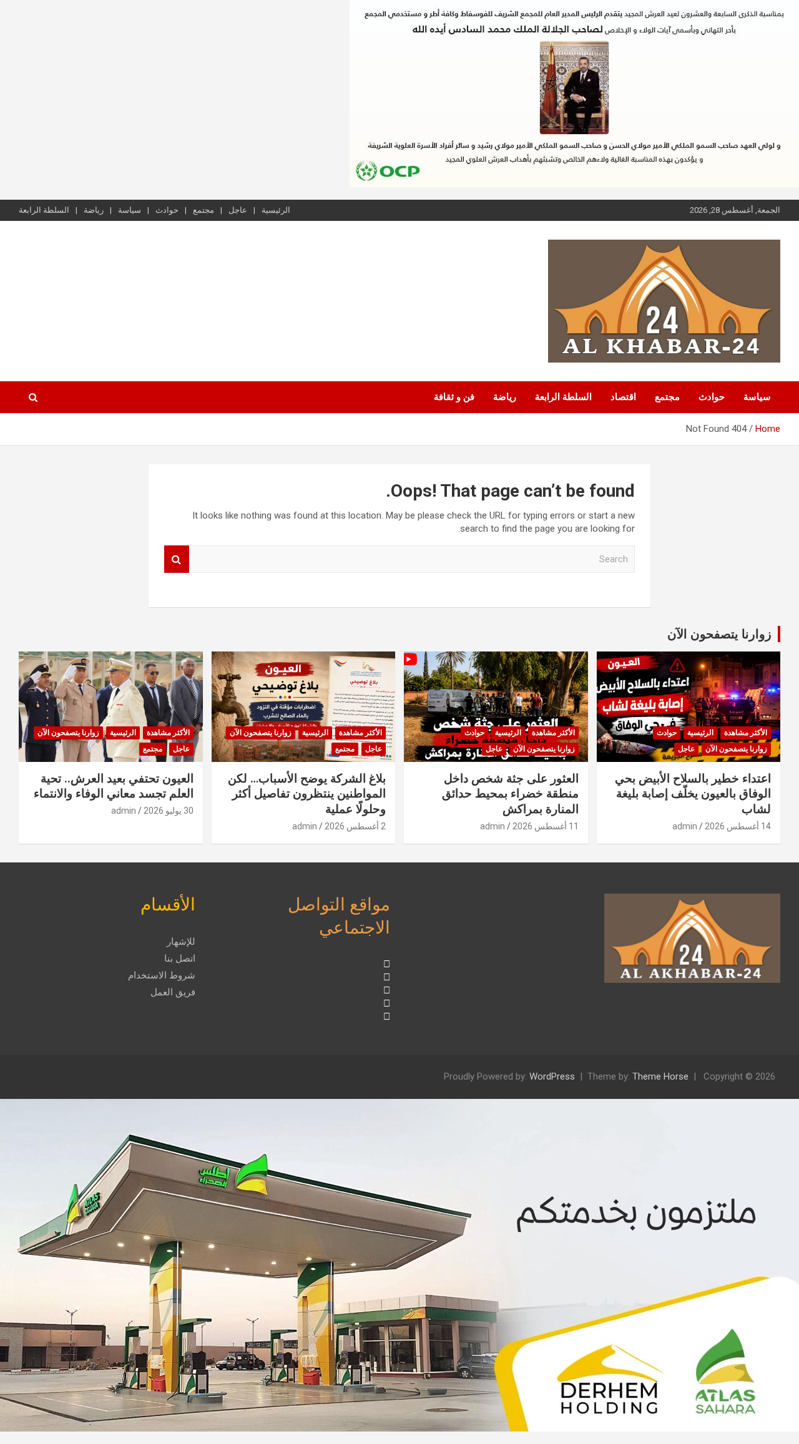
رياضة (94, 210)
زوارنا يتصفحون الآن (719, 634)
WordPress (552, 1076)
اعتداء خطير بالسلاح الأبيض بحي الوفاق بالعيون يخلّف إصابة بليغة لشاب (693, 793)
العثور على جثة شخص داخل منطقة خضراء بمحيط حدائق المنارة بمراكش (510, 793)
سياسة (129, 210)
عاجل (237, 210)
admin (684, 826)
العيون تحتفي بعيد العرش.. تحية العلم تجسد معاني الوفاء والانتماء (114, 786)
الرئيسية (276, 210)
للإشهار (181, 941)
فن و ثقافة (454, 396)
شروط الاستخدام (161, 975)
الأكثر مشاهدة (745, 732)
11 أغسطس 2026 (545, 826)
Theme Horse (660, 1076)
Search (176, 559)
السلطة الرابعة (44, 210)
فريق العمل (172, 992)
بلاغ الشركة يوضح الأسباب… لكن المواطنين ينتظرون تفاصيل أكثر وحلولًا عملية (307, 793)
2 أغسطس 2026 (355, 826)
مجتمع (203, 210)
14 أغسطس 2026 (738, 826)
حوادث (167, 210)
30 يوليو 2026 (169, 811)
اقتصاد (623, 396)
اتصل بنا (179, 958)
